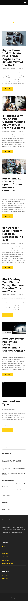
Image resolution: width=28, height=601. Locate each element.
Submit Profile (6, 560)
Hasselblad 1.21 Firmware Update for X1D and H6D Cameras (12, 184)
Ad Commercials (7, 582)
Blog (21, 68)
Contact (5, 557)
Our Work (5, 550)
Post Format (11, 409)
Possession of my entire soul (9, 465)
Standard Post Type (12, 403)
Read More (7, 88)
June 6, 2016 (5, 68)
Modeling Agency (7, 563)
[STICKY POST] (14, 328)
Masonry (9, 196)
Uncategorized (6, 509)
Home (4, 546)
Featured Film (6, 575)
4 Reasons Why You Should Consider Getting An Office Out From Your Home (13, 122)
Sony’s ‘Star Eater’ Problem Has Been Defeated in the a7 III (12, 234)
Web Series (5, 578)
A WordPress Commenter (8, 490)
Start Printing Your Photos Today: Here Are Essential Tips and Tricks (13, 285)
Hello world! (5, 457)
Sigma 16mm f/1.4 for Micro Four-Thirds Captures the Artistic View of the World (12, 57)
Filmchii (14, 68)
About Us (5, 553)
